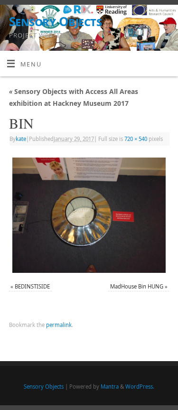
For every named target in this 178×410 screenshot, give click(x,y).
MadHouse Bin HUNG (136, 286)
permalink (59, 324)
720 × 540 (135, 138)
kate (21, 138)
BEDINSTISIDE (32, 286)
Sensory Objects (55, 21)
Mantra (110, 386)
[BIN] (89, 215)
